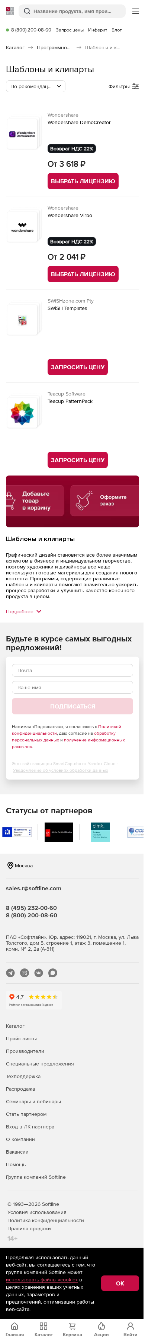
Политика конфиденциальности (45, 1220)
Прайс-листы (21, 1038)
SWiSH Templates (67, 308)
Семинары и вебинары (33, 1101)
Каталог (15, 1026)
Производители (25, 1051)
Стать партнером (26, 1114)
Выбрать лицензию (83, 181)
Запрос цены (70, 30)
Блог (117, 30)
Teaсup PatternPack (70, 401)
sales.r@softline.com (33, 888)
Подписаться (72, 706)
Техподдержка (23, 1076)
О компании (20, 1139)
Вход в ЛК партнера (30, 1127)
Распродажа (20, 1089)
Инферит (97, 30)
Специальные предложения (40, 1064)
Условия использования (37, 1212)
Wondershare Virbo (70, 215)
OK (120, 1283)
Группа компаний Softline (36, 1177)
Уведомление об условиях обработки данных (60, 770)
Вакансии (17, 1152)
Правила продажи (29, 1228)
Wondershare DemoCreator (79, 122)
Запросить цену (77, 367)
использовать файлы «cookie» (42, 1279)
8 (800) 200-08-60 (31, 30)
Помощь (16, 1164)
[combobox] (35, 86)
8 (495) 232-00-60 (31, 907)
